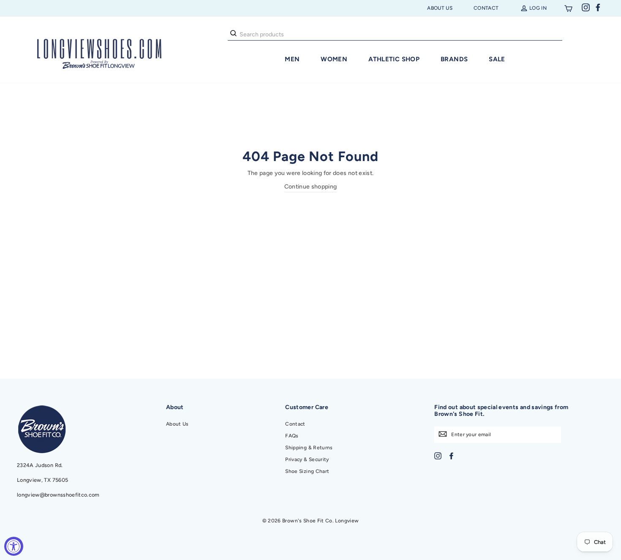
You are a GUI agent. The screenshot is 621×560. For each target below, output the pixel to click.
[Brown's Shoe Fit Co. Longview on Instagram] (437, 455)
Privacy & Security (307, 459)
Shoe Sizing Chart (307, 471)
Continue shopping (310, 186)
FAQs (291, 436)
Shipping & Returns (308, 448)
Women (334, 59)
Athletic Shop (393, 59)
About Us (439, 8)
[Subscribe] (443, 433)
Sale (497, 59)
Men (292, 59)
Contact (486, 8)
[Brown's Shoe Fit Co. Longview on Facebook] (451, 455)
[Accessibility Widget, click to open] (13, 546)
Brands (454, 59)
